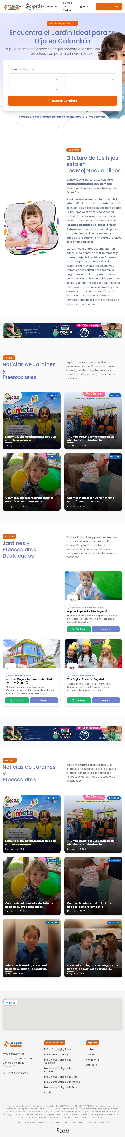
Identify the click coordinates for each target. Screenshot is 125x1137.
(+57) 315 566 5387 (17, 1073)
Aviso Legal (56, 1122)
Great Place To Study (56, 1054)
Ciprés (47, 1092)
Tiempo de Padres (67, 6)
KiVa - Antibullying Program (59, 1049)
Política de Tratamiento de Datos (31, 1122)
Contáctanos (109, 6)
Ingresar (83, 6)
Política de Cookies (74, 1122)
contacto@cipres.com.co (17, 1058)
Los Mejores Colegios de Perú (60, 1087)
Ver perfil (106, 629)
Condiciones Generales (98, 1122)
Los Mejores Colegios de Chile (61, 1076)
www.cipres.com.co (14, 1053)
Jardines (16, 6)
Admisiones (50, 6)
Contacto (91, 1065)
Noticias (32, 6)
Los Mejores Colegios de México (62, 1082)
